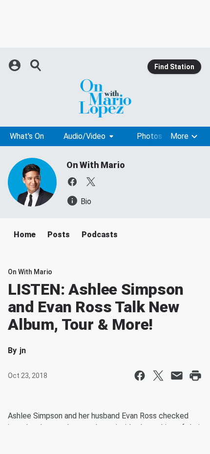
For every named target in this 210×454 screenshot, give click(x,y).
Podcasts (100, 234)
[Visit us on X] (91, 182)
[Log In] (15, 65)
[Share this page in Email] (177, 375)
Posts (58, 234)
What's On (27, 136)
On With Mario (95, 165)
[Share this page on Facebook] (140, 375)
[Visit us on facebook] (72, 182)
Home (25, 234)
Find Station (174, 67)
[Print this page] (195, 375)
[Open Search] (36, 65)
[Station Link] (105, 98)
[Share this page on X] (158, 375)
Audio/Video (84, 136)
